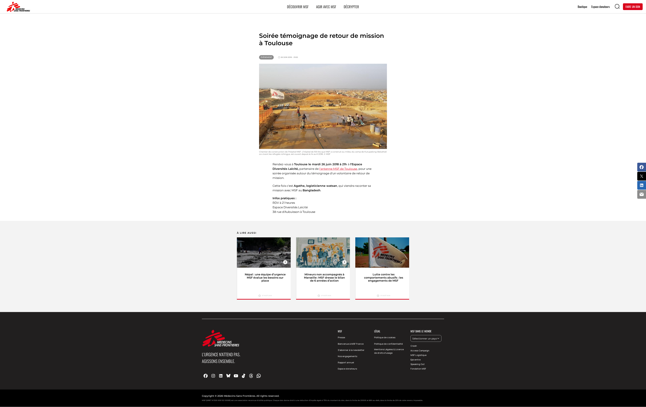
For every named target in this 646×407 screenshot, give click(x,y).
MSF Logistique (418, 355)
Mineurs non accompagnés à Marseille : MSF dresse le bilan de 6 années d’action (324, 277)
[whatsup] (258, 375)
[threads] (251, 375)
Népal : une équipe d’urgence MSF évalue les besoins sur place (265, 277)
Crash (413, 345)
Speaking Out (417, 364)
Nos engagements (347, 356)
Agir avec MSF (326, 6)
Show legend (285, 262)
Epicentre (415, 359)
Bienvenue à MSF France (351, 343)
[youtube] (236, 375)
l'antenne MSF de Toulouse (338, 168)
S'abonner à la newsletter (351, 350)
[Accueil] (18, 7)
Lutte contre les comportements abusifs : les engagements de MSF (383, 277)
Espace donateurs (347, 368)
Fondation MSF (418, 368)
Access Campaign (419, 350)
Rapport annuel (346, 362)
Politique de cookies (384, 337)
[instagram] (213, 375)
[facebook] (205, 375)
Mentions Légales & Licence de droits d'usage (389, 351)
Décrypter (351, 6)
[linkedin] (221, 375)
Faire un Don (632, 6)
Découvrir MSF (298, 6)
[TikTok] (243, 375)
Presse (341, 337)
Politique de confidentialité (388, 343)
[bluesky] (228, 375)
